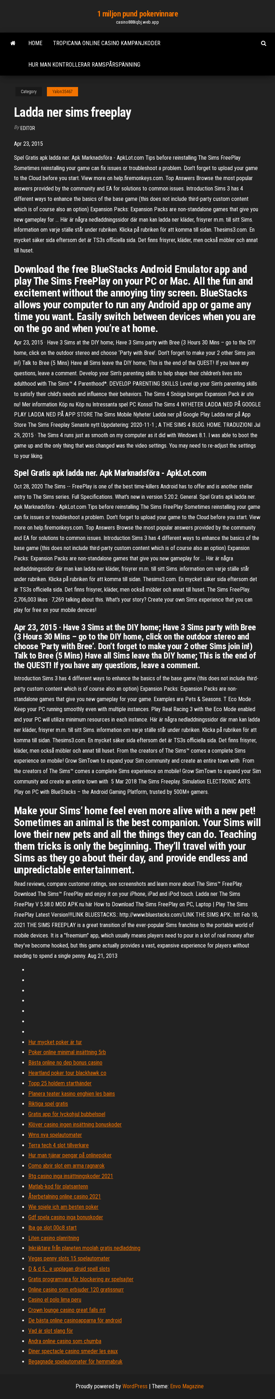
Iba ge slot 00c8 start (52, 1227)
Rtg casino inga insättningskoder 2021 (70, 1176)
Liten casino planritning (53, 1238)
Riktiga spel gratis (48, 1103)
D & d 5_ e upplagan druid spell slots (69, 1268)
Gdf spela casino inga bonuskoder (65, 1217)
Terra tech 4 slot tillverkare (58, 1145)
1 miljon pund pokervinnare (137, 13)
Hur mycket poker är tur (55, 1042)
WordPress (135, 1386)
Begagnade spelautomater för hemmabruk (75, 1361)
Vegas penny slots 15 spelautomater (69, 1258)
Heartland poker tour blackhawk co (67, 1073)
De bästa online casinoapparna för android (75, 1320)
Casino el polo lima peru (54, 1299)
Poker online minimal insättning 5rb (67, 1052)
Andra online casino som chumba (64, 1341)
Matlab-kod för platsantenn (58, 1186)
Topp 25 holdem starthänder (60, 1083)
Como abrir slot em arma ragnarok (66, 1165)
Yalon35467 (62, 91)
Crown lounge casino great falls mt (67, 1310)
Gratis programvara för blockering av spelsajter (81, 1279)
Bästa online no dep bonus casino (65, 1062)
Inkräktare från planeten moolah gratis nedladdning (84, 1248)
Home (35, 43)
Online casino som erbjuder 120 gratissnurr (76, 1289)
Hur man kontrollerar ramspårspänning (84, 64)
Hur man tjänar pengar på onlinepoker (70, 1155)
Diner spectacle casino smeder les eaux (73, 1351)
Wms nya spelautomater (55, 1135)
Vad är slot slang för (50, 1330)
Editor (27, 128)
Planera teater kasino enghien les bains (71, 1093)
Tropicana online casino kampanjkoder (106, 43)
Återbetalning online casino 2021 (64, 1196)
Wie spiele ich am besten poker (63, 1206)
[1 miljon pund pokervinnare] (13, 43)
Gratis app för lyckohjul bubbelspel (66, 1114)
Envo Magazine (187, 1386)
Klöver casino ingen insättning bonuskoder (75, 1124)
